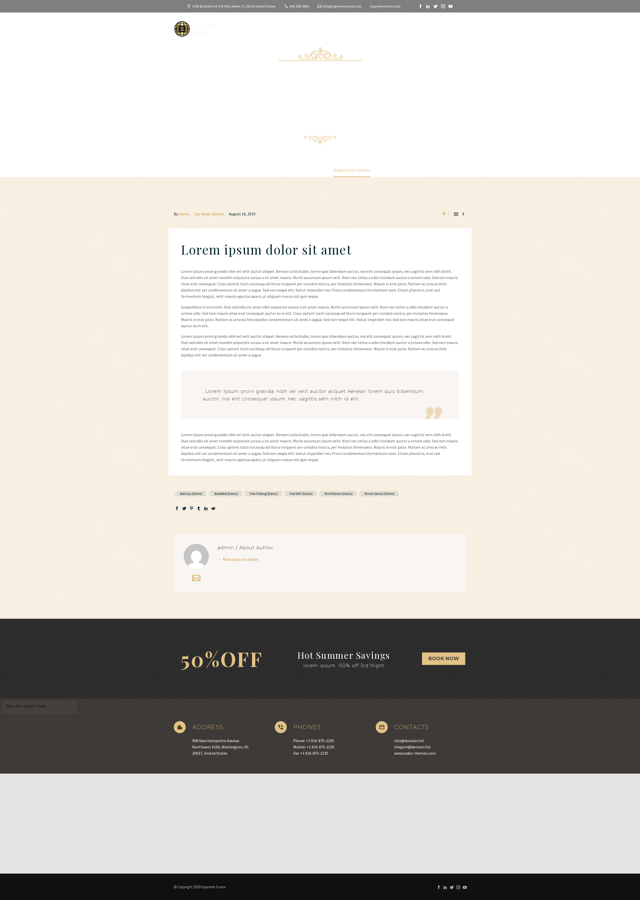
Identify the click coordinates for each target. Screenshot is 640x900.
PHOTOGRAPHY (441, 27)
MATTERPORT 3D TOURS (260, 27)
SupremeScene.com (385, 6)
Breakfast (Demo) (226, 494)
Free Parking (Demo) (264, 494)
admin (184, 213)
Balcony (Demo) (191, 494)
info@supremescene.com (342, 6)
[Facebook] (420, 6)
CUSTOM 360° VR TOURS (370, 27)
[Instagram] (443, 6)
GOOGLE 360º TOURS (315, 27)
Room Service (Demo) (379, 494)
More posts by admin (240, 559)
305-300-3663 (299, 6)
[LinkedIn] (428, 6)
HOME (220, 27)
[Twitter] (435, 6)
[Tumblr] (199, 508)
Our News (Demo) (209, 213)
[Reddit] (213, 508)
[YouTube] (450, 6)
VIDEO (410, 27)
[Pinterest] (192, 508)
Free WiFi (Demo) (301, 494)
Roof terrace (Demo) (338, 494)
